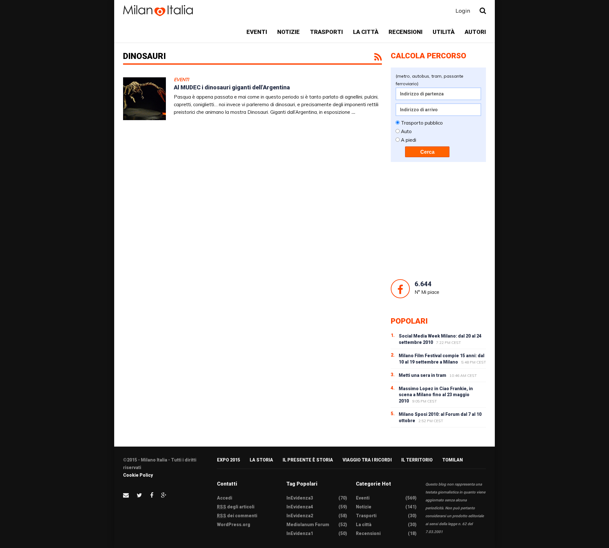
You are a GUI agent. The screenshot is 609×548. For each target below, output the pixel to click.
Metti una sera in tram (422, 375)
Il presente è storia (308, 459)
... (353, 112)
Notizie (288, 32)
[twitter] (139, 495)
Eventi (256, 32)
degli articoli (235, 506)
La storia (261, 459)
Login (462, 10)
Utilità (444, 32)
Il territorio (417, 459)
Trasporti (326, 32)
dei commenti (237, 515)
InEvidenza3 (299, 497)
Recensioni (405, 32)
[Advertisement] (438, 220)
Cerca (427, 152)
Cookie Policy (138, 475)
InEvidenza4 (299, 506)
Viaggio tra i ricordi (367, 459)
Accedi (224, 497)
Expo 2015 (228, 459)
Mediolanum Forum (307, 524)
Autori (475, 32)
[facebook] (151, 495)
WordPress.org (233, 524)
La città (365, 32)
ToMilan (452, 459)
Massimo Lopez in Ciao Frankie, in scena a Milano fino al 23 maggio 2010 (436, 395)
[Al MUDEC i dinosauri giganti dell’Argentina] (144, 98)
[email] (126, 495)
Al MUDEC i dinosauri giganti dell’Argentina (232, 87)
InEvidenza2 (299, 515)
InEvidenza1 (299, 533)
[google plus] (164, 495)
